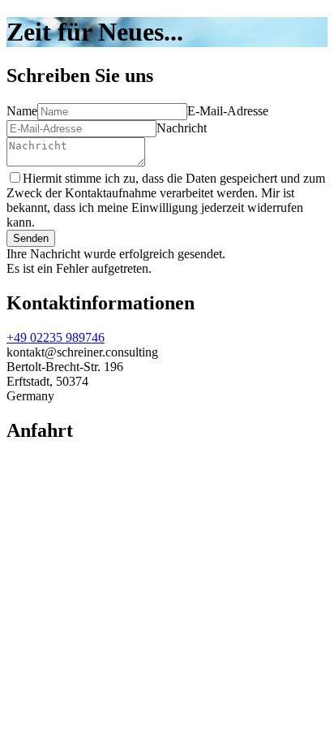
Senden (31, 238)
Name (21, 111)
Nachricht (181, 128)
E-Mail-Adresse (227, 111)
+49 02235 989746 (55, 337)
